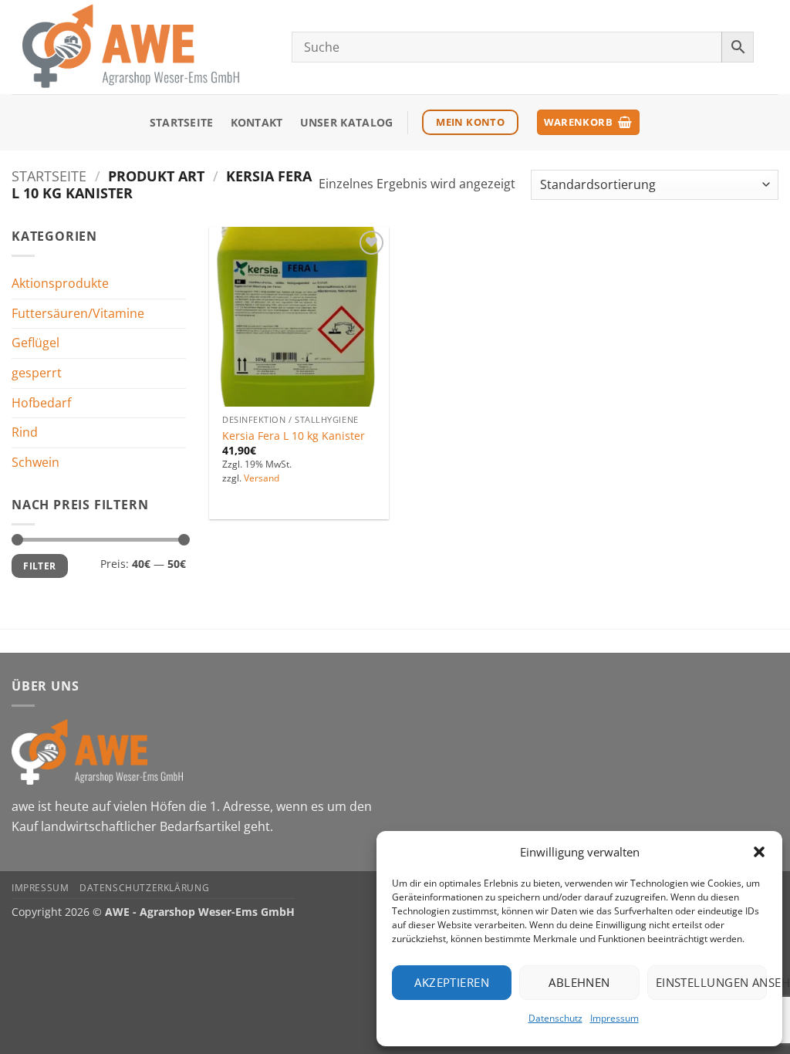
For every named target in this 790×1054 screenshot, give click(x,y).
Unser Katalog (346, 122)
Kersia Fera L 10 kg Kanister (293, 436)
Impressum (614, 1018)
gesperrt (37, 372)
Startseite (182, 122)
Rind (25, 432)
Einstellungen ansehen (711, 982)
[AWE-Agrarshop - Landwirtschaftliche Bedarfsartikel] (140, 47)
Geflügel (35, 342)
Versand (261, 478)
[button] (759, 852)
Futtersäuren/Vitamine (78, 313)
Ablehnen (579, 982)
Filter (39, 565)
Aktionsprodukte (60, 283)
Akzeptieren (451, 982)
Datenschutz (555, 1018)
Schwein (35, 462)
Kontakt (257, 122)
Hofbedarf (41, 402)
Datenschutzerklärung (144, 887)
